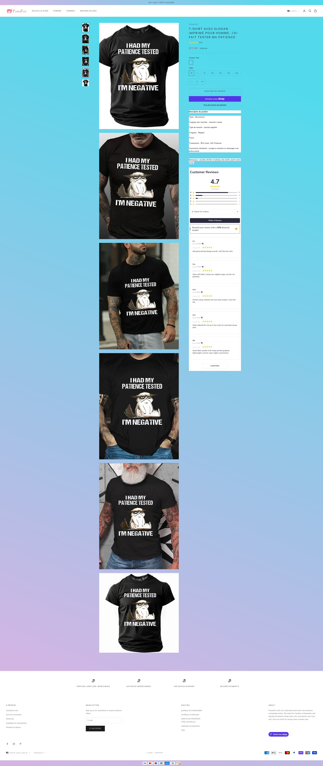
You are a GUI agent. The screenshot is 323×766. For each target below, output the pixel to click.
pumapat (193, 24)
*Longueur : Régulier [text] (197, 133)
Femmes (57, 11)
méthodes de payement (190, 726)
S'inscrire (95, 728)
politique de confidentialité (191, 710)
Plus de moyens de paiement (215, 105)
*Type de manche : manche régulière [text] (203, 127)
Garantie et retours (13, 727)
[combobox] (237, 211)
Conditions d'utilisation (190, 714)
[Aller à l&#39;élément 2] (85, 38)
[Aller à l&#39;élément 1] (85, 27)
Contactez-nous (12, 710)
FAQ (183, 730)
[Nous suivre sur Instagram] (14, 744)
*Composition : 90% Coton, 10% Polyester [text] (205, 143)
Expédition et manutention (16, 723)
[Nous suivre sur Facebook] (7, 744)
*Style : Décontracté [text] (197, 117)
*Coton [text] (191, 138)
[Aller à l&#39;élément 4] (85, 61)
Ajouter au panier (214, 91)
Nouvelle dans (40, 11)
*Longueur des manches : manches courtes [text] (205, 122)
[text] (215, 159)
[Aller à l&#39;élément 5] (85, 72)
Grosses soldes (88, 11)
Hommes (70, 11)
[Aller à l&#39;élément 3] (85, 50)
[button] (195, 42)
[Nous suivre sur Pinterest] (20, 744)
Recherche (10, 719)
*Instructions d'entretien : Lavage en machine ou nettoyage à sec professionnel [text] (214, 149)
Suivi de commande (13, 714)
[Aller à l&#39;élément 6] (85, 83)
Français (38, 753)
